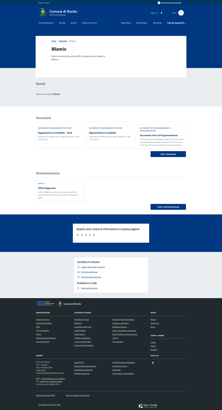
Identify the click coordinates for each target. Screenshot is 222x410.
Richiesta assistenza (82, 373)
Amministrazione (46, 22)
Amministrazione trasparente (123, 362)
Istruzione (157, 22)
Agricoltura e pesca (81, 319)
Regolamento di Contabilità (102, 132)
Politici (38, 334)
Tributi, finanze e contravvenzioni (124, 334)
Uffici (38, 326)
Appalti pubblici (80, 330)
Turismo (115, 338)
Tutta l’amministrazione (168, 206)
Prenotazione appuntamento (85, 366)
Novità (62, 22)
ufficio (41, 183)
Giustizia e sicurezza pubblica (123, 319)
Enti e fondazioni (42, 330)
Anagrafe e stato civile (82, 326)
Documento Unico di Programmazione (158, 135)
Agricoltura (126, 22)
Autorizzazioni (79, 334)
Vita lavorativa (117, 341)
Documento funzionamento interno (54, 128)
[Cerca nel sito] (181, 13)
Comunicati (155, 323)
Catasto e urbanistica (82, 338)
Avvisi (153, 326)
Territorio (154, 349)
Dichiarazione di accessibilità (123, 373)
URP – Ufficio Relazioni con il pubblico (50, 378)
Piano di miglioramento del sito (78, 395)
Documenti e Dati (42, 341)
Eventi (153, 346)
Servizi (73, 22)
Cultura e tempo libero (82, 341)
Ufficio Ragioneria (47, 188)
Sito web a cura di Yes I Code (49, 404)
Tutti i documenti (168, 154)
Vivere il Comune (89, 22)
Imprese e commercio (120, 323)
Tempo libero (141, 22)
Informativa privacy (119, 366)
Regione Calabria (43, 3)
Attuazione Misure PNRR (45, 395)
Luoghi (153, 342)
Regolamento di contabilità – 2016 (55, 132)
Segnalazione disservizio (83, 369)
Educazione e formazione (83, 345)
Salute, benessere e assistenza (124, 330)
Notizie (153, 319)
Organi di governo (43, 319)
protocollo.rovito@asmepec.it (51, 381)
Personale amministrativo (46, 338)
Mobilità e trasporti (119, 326)
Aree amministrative (44, 323)
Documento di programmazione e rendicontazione (155, 129)
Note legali (116, 369)
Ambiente (78, 323)
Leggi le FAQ (79, 362)
